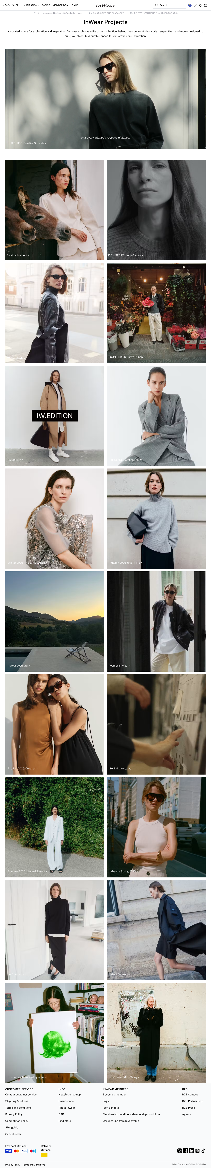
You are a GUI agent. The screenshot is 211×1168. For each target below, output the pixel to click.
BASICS (46, 5)
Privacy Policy (14, 1114)
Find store (65, 1120)
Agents (186, 1114)
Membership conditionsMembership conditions (131, 1114)
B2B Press (188, 1107)
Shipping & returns (16, 1101)
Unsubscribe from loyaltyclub (121, 1120)
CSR (61, 1114)
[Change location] (190, 5)
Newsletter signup (70, 1094)
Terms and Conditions (34, 1164)
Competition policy (17, 1120)
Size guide (11, 1127)
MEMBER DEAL (61, 5)
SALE (75, 5)
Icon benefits (111, 1107)
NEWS (6, 5)
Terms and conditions (18, 1107)
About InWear (67, 1107)
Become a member (114, 1094)
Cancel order (13, 1134)
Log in (106, 1101)
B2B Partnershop (192, 1101)
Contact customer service (21, 1094)
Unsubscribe (66, 1101)
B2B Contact (190, 1094)
